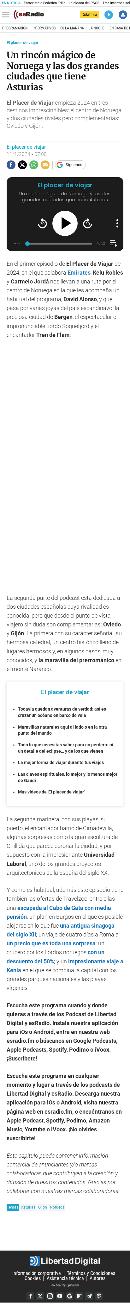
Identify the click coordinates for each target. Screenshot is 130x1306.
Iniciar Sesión (123, 14)
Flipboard (79, 1296)
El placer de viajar (22, 42)
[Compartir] (11, 164)
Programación (14, 28)
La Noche (96, 28)
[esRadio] (29, 14)
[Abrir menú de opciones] (117, 223)
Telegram (89, 1296)
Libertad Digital (65, 1261)
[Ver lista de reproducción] (113, 243)
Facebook (30, 1296)
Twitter (40, 1296)
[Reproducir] (65, 223)
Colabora (89, 14)
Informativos (44, 28)
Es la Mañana (72, 28)
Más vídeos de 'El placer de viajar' (51, 791)
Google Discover (69, 1296)
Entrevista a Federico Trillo (44, 3)
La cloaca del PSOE (84, 3)
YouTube (59, 1296)
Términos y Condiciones (91, 1273)
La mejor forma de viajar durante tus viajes (61, 762)
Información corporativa (36, 1273)
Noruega (57, 1207)
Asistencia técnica (65, 1278)
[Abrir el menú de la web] (7, 15)
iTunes (99, 1296)
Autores (97, 1278)
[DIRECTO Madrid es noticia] (108, 14)
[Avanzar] (87, 223)
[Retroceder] (42, 223)
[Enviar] (33, 164)
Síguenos (74, 165)
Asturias (28, 1207)
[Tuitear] (22, 164)
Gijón (42, 1207)
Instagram (50, 1296)
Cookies (33, 1278)
